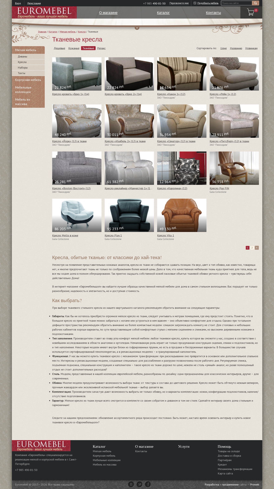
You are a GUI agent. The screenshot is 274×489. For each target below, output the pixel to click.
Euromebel (44, 12)
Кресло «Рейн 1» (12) (223, 94)
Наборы (23, 67)
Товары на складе (229, 451)
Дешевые (59, 48)
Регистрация (34, 3)
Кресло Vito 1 (165, 235)
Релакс (101, 48)
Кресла (82, 31)
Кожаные (73, 48)
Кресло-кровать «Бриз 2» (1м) (123, 94)
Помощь (224, 446)
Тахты (21, 73)
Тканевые (88, 48)
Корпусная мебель (28, 80)
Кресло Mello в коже (65, 235)
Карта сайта (225, 473)
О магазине (144, 446)
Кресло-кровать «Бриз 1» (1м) (70, 94)
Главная (42, 31)
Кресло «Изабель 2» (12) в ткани (125, 141)
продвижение (230, 484)
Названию (236, 48)
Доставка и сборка (229, 455)
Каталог (53, 31)
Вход (18, 3)
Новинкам (251, 48)
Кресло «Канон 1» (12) (171, 94)
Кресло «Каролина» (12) (172, 188)
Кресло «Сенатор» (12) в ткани (176, 141)
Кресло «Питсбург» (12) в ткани (229, 141)
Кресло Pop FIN (219, 188)
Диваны (22, 56)
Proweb (254, 484)
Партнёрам (225, 460)
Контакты (141, 451)
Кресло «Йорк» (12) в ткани (69, 141)
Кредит (222, 464)
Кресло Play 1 (113, 235)
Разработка (212, 484)
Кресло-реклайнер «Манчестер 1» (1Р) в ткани (134, 188)
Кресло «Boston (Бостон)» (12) (71, 188)
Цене (223, 48)
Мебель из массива (22, 101)
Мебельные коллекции (23, 89)
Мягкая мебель (68, 31)
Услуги (183, 446)
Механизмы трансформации (235, 469)
